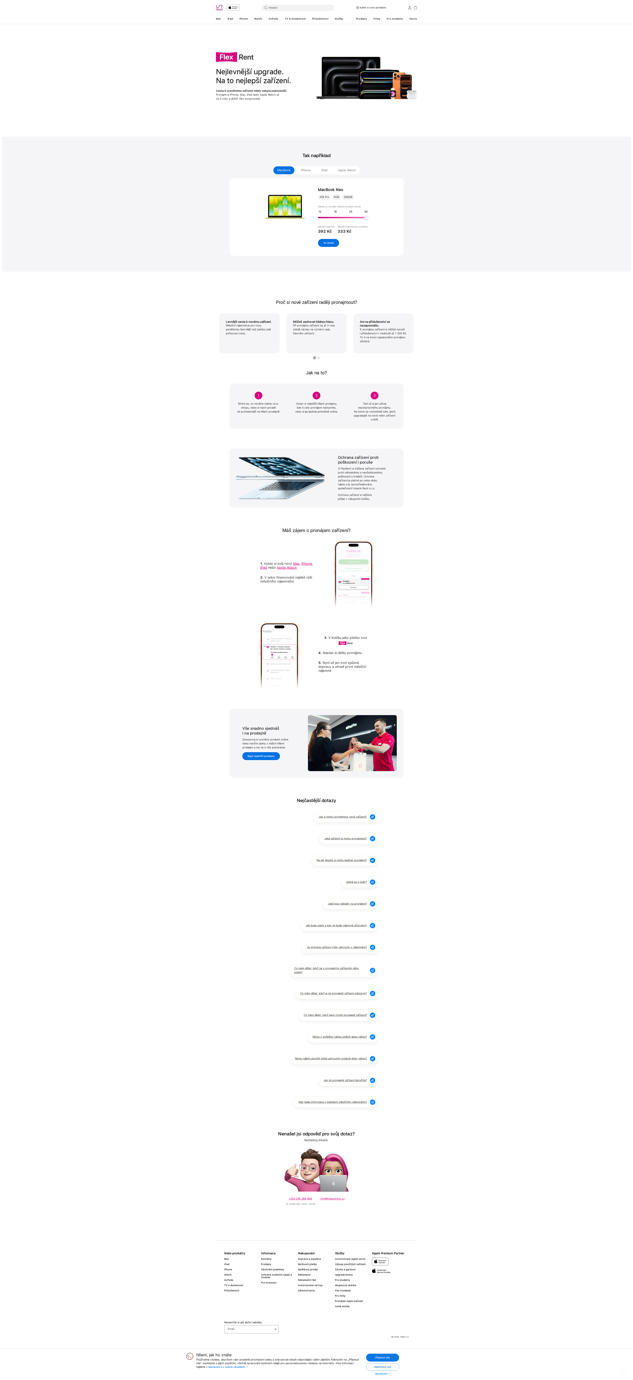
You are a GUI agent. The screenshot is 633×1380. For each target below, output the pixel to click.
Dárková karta (306, 1290)
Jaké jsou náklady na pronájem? (347, 903)
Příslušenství (231, 1290)
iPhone (306, 170)
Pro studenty (342, 1280)
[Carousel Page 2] (318, 358)
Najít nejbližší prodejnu (261, 756)
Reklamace (304, 1274)
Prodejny (266, 1264)
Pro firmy (340, 1296)
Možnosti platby (307, 1264)
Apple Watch (347, 170)
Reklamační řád (307, 1280)
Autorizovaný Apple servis (350, 1259)
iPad (324, 170)
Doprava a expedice (309, 1259)
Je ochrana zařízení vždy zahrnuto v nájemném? (337, 947)
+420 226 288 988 (300, 1198)
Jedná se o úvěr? (356, 882)
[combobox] (298, 8)
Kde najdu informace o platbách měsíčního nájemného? (333, 1102)
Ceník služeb (342, 1306)
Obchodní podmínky (272, 1269)
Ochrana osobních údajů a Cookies (276, 1276)
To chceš (328, 243)
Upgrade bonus (344, 1274)
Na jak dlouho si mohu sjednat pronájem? (341, 860)
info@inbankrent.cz (332, 1198)
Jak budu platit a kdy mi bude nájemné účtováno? (336, 925)
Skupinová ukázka (345, 1285)
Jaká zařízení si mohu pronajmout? (345, 838)
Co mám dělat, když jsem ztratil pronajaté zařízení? (335, 1015)
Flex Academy (343, 1290)
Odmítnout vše (382, 1367)
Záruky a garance (345, 1269)
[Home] (220, 8)
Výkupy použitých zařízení (350, 1264)
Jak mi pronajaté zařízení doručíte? (345, 1080)
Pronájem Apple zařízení (349, 1301)
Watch (228, 1274)
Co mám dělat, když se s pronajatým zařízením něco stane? (326, 970)
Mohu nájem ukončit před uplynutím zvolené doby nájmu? (331, 1058)
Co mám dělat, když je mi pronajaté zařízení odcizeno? (333, 993)
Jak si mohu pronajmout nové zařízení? (343, 816)
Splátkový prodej (308, 1269)
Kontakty (266, 1259)
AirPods (228, 1280)
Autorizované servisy (310, 1285)
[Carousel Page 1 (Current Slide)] (314, 357)
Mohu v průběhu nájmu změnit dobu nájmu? (340, 1036)
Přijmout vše (382, 1357)
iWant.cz (404, 1337)
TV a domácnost (233, 1285)
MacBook (283, 170)
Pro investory (269, 1282)
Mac (296, 564)
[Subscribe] (275, 1329)
